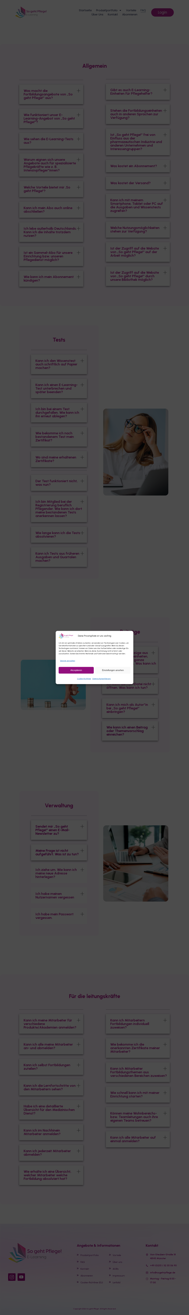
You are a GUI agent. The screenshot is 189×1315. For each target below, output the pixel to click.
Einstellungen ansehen (113, 670)
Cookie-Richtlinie (84, 679)
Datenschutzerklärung (101, 679)
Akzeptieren (76, 670)
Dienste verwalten (67, 661)
